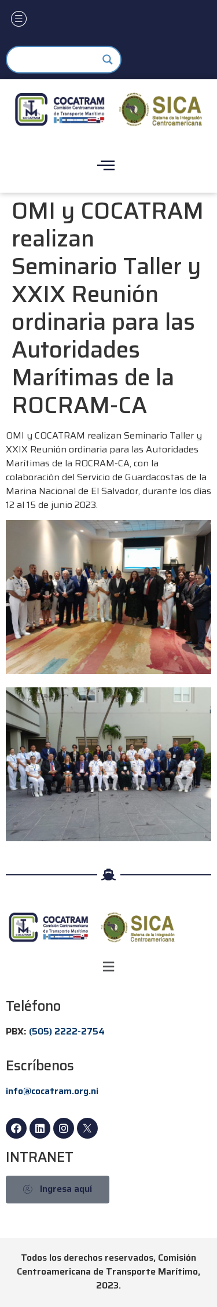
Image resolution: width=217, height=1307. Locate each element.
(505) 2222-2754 (67, 1031)
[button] (108, 966)
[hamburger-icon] (19, 20)
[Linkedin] (40, 1128)
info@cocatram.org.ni (52, 1091)
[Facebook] (16, 1128)
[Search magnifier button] (108, 59)
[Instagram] (63, 1128)
